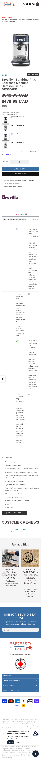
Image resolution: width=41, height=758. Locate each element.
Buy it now (20, 174)
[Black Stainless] (5, 128)
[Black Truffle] (5, 120)
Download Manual (14, 513)
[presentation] (4, 574)
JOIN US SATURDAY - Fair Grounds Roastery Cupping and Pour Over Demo (30, 578)
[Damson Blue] (5, 137)
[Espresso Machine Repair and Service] (10, 558)
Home (4, 17)
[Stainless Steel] (5, 145)
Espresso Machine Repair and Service (10, 573)
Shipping (4, 112)
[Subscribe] (36, 629)
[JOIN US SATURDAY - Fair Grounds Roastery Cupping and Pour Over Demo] (30, 558)
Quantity (5, 161)
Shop (10, 17)
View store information (13, 186)
